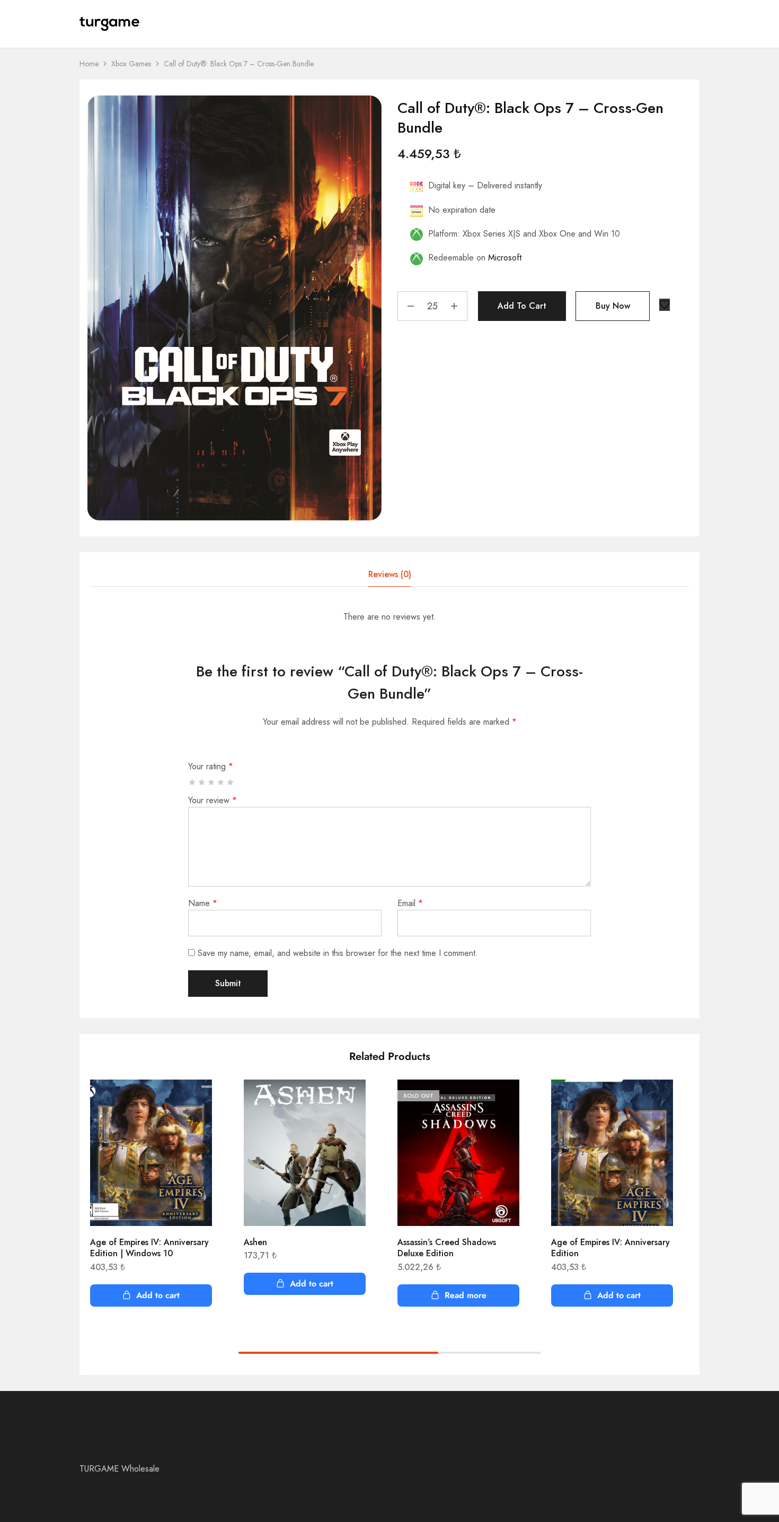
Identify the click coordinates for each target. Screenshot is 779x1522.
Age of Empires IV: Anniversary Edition (610, 1247)
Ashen (255, 1242)
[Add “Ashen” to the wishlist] (349, 1100)
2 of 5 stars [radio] (202, 782)
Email (410, 903)
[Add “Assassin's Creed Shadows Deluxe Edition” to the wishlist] (503, 1100)
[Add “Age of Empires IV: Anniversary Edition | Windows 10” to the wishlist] (196, 1100)
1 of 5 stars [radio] (192, 782)
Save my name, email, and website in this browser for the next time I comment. (338, 953)
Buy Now (613, 306)
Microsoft (504, 257)
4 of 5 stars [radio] (221, 782)
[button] (151, 1295)
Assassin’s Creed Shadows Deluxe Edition (446, 1247)
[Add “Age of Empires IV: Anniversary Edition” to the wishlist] (657, 1100)
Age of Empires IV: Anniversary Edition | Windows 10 (149, 1247)
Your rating (210, 766)
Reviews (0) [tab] (389, 574)
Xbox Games (131, 63)
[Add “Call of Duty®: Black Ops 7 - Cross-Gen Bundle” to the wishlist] (664, 305)
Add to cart (522, 306)
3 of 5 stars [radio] (211, 782)
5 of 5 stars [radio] (230, 782)
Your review (212, 800)
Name (202, 903)
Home (89, 63)
